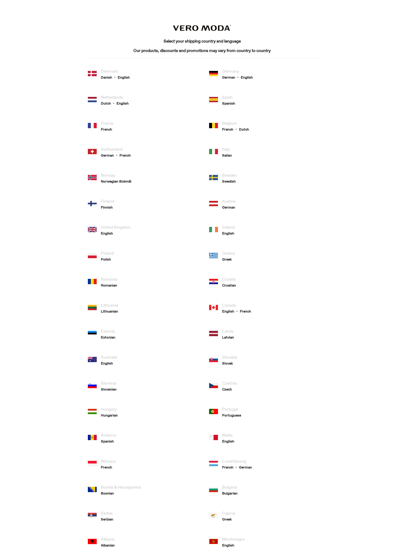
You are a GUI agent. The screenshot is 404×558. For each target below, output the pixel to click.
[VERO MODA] (202, 29)
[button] (109, 77)
